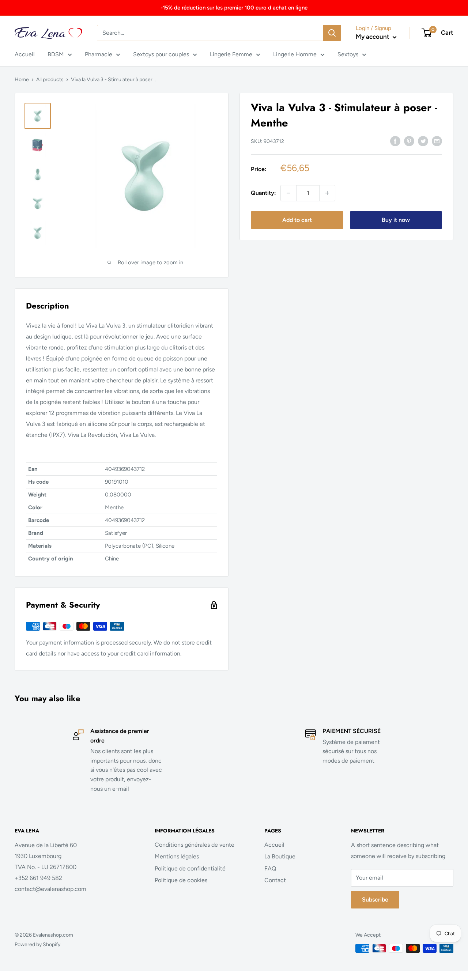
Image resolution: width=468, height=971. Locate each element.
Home (22, 79)
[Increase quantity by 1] (327, 193)
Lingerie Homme (295, 54)
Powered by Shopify (37, 944)
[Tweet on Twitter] (423, 140)
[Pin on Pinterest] (409, 140)
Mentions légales (177, 856)
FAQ (270, 868)
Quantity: (263, 192)
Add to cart (297, 219)
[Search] (332, 33)
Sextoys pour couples (161, 54)
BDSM (56, 54)
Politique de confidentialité (190, 868)
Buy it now (396, 219)
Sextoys (347, 54)
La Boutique (279, 856)
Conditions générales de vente (194, 844)
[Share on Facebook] (395, 140)
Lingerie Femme (231, 54)
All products (50, 79)
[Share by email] (437, 140)
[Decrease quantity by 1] (288, 193)
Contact (275, 880)
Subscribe (375, 899)
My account (373, 36)
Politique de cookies (181, 880)
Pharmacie (98, 54)
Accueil (25, 54)
